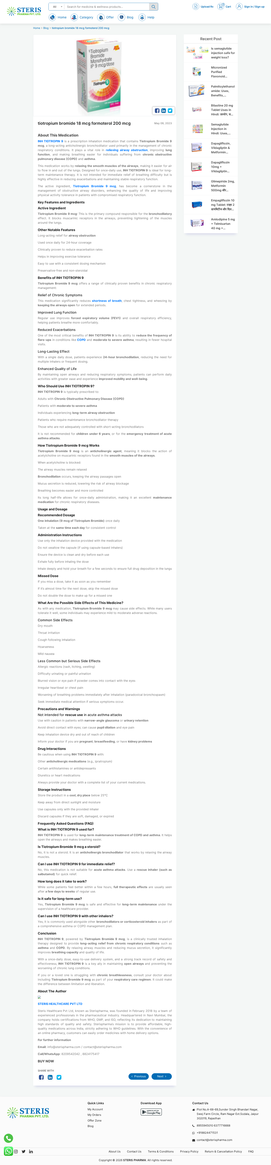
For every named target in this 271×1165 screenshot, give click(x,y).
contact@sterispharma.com (214, 1140)
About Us (115, 1151)
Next (160, 1076)
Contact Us (134, 1151)
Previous (139, 1076)
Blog (46, 27)
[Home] (23, 11)
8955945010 (205, 1125)
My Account (95, 1109)
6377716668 (222, 1125)
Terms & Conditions (161, 1151)
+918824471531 (207, 1132)
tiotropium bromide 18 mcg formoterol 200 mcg (80, 27)
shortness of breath (106, 301)
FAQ (250, 1151)
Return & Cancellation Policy (223, 1151)
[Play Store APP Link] (151, 1112)
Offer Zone (95, 1120)
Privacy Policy (189, 1151)
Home (36, 27)
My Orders (94, 1115)
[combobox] (56, 6)
